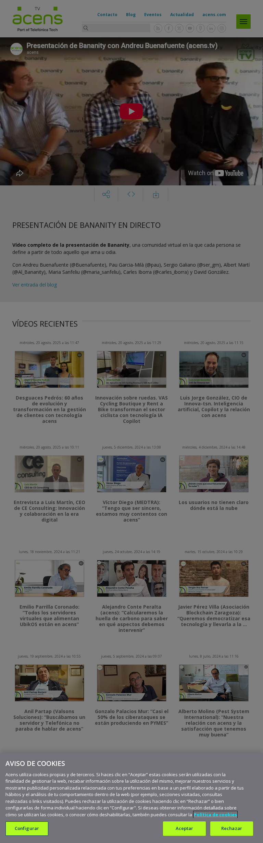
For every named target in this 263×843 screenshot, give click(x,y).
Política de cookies (215, 814)
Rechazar (231, 828)
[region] (131, 798)
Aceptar (184, 828)
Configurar (27, 828)
